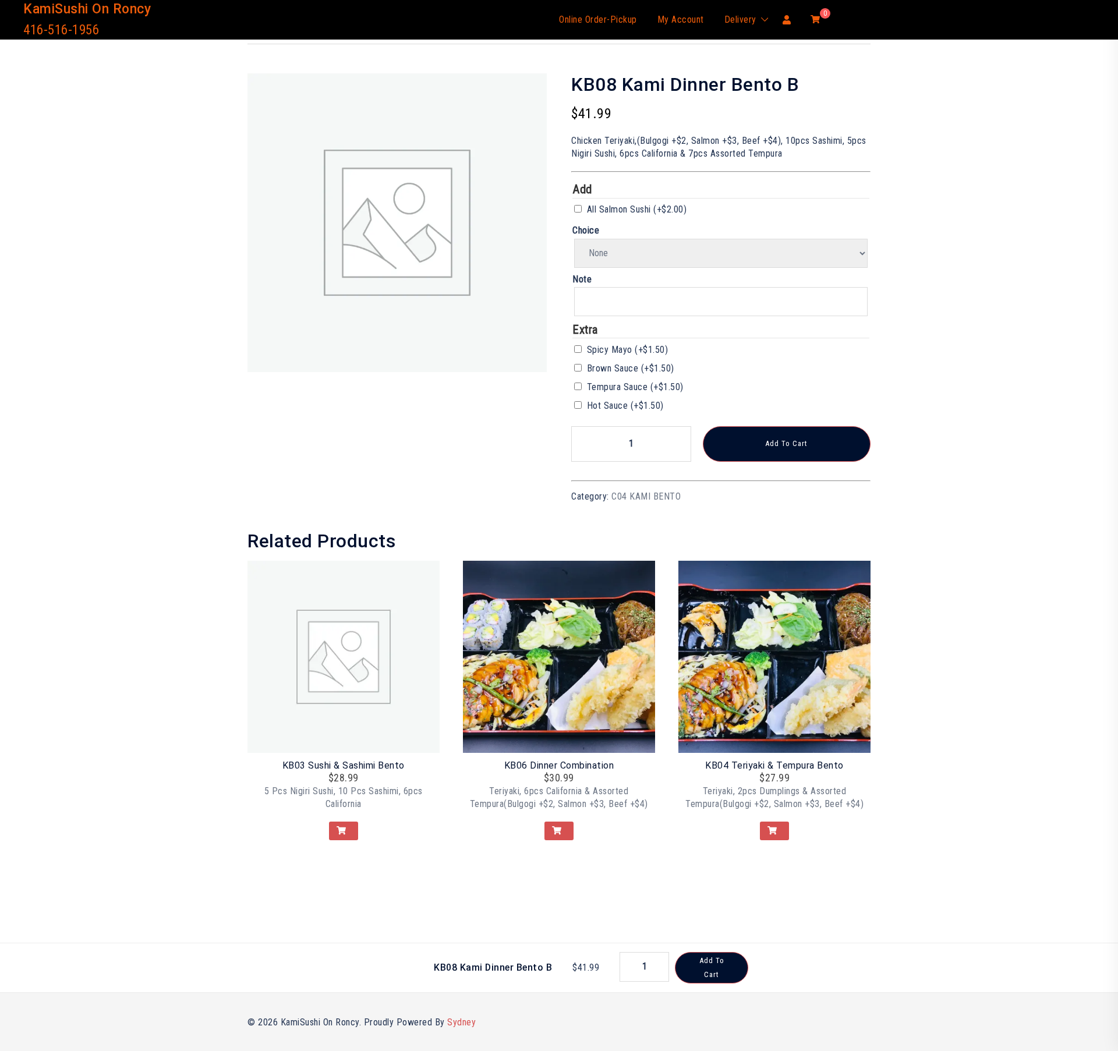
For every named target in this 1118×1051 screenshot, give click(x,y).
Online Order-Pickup (598, 19)
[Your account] (787, 19)
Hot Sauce (625, 405)
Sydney (461, 1022)
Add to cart (786, 443)
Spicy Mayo (627, 349)
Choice (585, 230)
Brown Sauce (630, 368)
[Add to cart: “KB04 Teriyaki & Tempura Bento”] (774, 831)
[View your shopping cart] (815, 18)
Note (582, 279)
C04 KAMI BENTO (646, 496)
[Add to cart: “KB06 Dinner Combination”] (559, 831)
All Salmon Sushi (637, 209)
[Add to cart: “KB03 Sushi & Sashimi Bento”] (343, 831)
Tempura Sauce (635, 386)
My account (680, 19)
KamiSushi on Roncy (87, 9)
